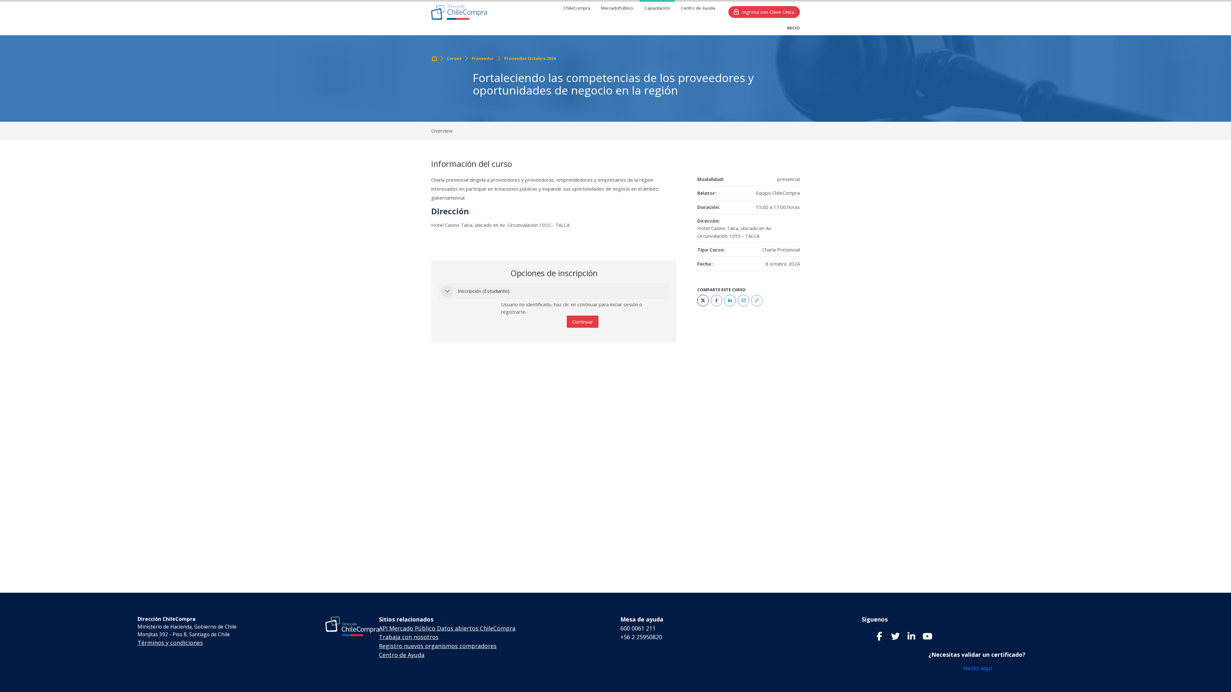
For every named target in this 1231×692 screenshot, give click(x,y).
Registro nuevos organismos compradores (438, 646)
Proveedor (483, 58)
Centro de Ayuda (401, 655)
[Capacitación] (459, 12)
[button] (447, 291)
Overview (442, 131)
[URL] (757, 300)
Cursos (454, 58)
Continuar (582, 321)
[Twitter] (703, 300)
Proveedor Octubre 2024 (530, 58)
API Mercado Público (407, 628)
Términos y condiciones (170, 643)
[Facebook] (716, 300)
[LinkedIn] (730, 300)
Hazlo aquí (977, 668)
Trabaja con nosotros (409, 637)
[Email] (743, 300)
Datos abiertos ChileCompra (476, 628)
